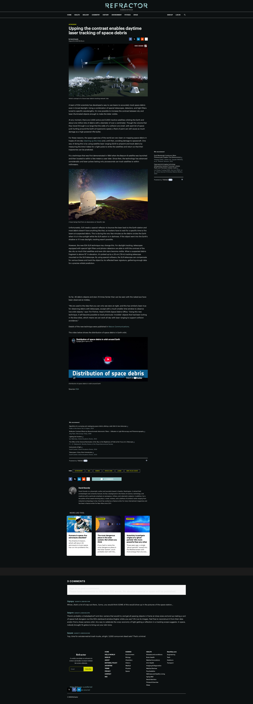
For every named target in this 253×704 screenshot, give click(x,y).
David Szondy (84, 488)
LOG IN (178, 15)
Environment (130, 654)
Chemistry (129, 660)
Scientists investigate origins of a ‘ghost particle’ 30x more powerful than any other (137, 538)
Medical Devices (151, 668)
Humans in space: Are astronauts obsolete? (78, 536)
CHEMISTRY (96, 15)
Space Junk (108, 471)
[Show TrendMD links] (146, 460)
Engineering (171, 654)
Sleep (148, 685)
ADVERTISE (108, 666)
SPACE (136, 15)
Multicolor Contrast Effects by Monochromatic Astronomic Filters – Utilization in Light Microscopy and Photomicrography (106, 431)
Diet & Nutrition (151, 679)
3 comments (108, 479)
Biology (128, 657)
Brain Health (150, 657)
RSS (106, 677)
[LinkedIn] (138, 39)
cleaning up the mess (93, 141)
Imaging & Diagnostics (153, 666)
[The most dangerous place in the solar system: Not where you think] (108, 524)
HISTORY (106, 15)
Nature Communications (119, 326)
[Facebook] (130, 39)
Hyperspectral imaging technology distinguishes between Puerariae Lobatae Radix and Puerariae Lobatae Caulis (167, 166)
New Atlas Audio (132, 471)
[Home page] (126, 6)
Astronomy (72, 24)
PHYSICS (128, 15)
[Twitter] (134, 39)
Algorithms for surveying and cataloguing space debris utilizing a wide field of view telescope (98, 426)
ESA (77, 389)
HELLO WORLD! (110, 654)
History (128, 663)
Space (128, 671)
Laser (119, 471)
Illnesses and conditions (154, 654)
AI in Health (150, 663)
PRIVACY (108, 671)
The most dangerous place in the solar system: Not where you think (107, 538)
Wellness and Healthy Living (155, 674)
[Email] (146, 39)
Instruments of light (75, 447)
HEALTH (77, 15)
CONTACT (108, 674)
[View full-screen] (145, 46)
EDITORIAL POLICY (111, 663)
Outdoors (170, 660)
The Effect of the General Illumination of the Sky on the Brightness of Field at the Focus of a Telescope (101, 442)
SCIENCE (128, 652)
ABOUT (107, 660)
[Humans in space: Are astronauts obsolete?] (79, 524)
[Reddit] (142, 39)
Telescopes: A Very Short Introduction (80, 452)
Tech (168, 657)
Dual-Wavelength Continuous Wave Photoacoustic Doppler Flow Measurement (167, 156)
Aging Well (149, 677)
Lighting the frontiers (75, 436)
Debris (97, 471)
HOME (69, 15)
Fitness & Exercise (152, 682)
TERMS (107, 668)
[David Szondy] (73, 491)
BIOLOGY (86, 15)
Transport (170, 663)
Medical (128, 666)
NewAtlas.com (172, 652)
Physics (128, 668)
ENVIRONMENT (117, 15)
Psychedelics (150, 671)
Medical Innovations (153, 660)
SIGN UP (170, 15)
